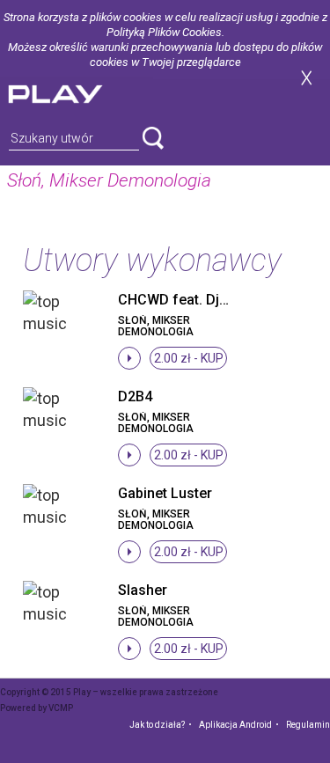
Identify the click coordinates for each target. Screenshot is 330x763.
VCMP (60, 708)
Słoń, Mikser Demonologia (156, 326)
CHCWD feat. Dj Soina (189, 299)
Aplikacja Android (235, 725)
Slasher (142, 590)
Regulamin (308, 725)
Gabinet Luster (165, 493)
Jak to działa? (157, 725)
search (153, 138)
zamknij (306, 77)
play (76, 92)
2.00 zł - (189, 358)
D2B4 (135, 396)
